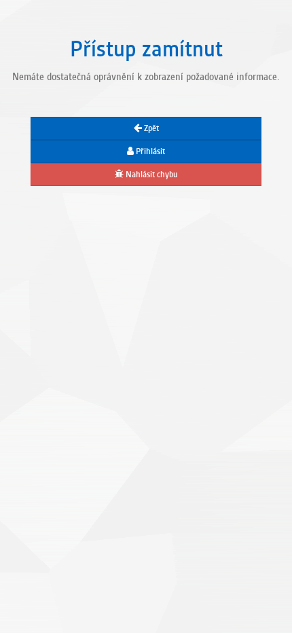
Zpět (150, 128)
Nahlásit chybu (151, 174)
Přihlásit (149, 151)
